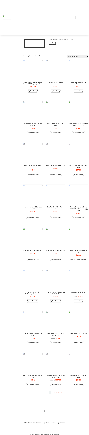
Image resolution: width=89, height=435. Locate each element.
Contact (62, 423)
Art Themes (37, 423)
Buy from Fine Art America (78, 259)
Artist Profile (28, 423)
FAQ (57, 423)
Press (53, 423)
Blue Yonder (64, 39)
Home (50, 39)
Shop (48, 423)
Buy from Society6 (33, 91)
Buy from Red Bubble (78, 132)
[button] (77, 17)
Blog (43, 423)
